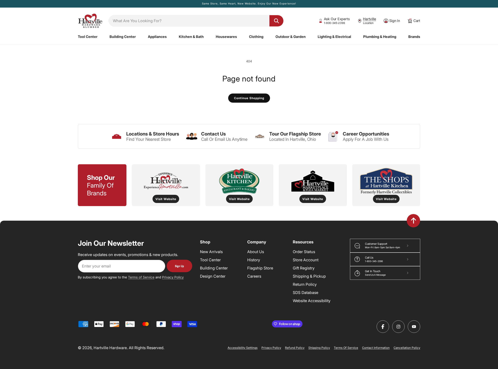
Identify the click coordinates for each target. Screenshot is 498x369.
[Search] (276, 20)
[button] (87, 37)
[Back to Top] (413, 220)
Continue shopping (249, 98)
